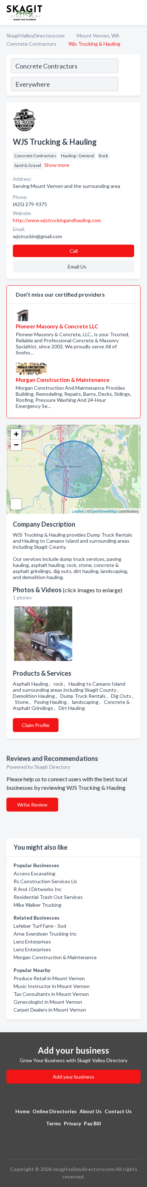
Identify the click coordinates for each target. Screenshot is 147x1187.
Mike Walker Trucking (37, 905)
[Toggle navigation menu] (137, 12)
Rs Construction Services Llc (45, 881)
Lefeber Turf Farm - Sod (40, 926)
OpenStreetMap (103, 511)
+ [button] (16, 434)
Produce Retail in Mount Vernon (49, 978)
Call (74, 251)
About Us (91, 1111)
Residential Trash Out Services (48, 897)
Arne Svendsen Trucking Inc (45, 934)
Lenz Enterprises (32, 941)
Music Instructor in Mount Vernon (52, 986)
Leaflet (77, 511)
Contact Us (118, 1111)
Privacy (72, 1123)
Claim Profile (36, 725)
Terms (53, 1123)
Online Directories (54, 1111)
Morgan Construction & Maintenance (55, 957)
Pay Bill (92, 1123)
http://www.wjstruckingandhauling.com (57, 220)
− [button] (16, 444)
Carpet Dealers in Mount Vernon (50, 1010)
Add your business (73, 1077)
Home (22, 1111)
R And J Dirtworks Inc (38, 889)
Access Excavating (34, 873)
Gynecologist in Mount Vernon (48, 1002)
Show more (56, 165)
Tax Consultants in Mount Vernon (51, 994)
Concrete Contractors (31, 44)
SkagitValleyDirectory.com (35, 35)
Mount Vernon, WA (98, 35)
